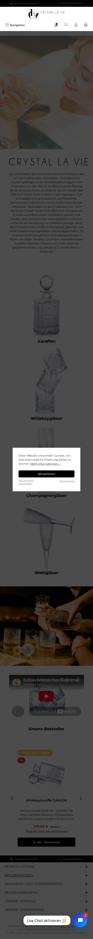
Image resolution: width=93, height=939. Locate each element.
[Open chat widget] (80, 920)
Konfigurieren (66, 481)
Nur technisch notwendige (26, 482)
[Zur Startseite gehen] (46, 14)
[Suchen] (66, 25)
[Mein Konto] (76, 25)
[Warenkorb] (86, 25)
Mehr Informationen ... (45, 463)
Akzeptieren (47, 474)
